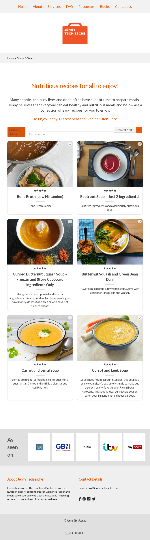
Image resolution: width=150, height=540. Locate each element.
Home (22, 6)
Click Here (108, 119)
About (37, 6)
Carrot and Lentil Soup (40, 370)
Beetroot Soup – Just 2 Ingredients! (109, 196)
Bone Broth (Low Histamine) (40, 196)
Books (105, 6)
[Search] (139, 130)
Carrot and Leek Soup (110, 370)
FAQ (69, 6)
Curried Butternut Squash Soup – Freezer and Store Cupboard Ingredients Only (40, 279)
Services (54, 6)
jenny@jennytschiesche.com (102, 488)
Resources (86, 6)
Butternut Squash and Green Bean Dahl (110, 277)
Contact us (123, 6)
